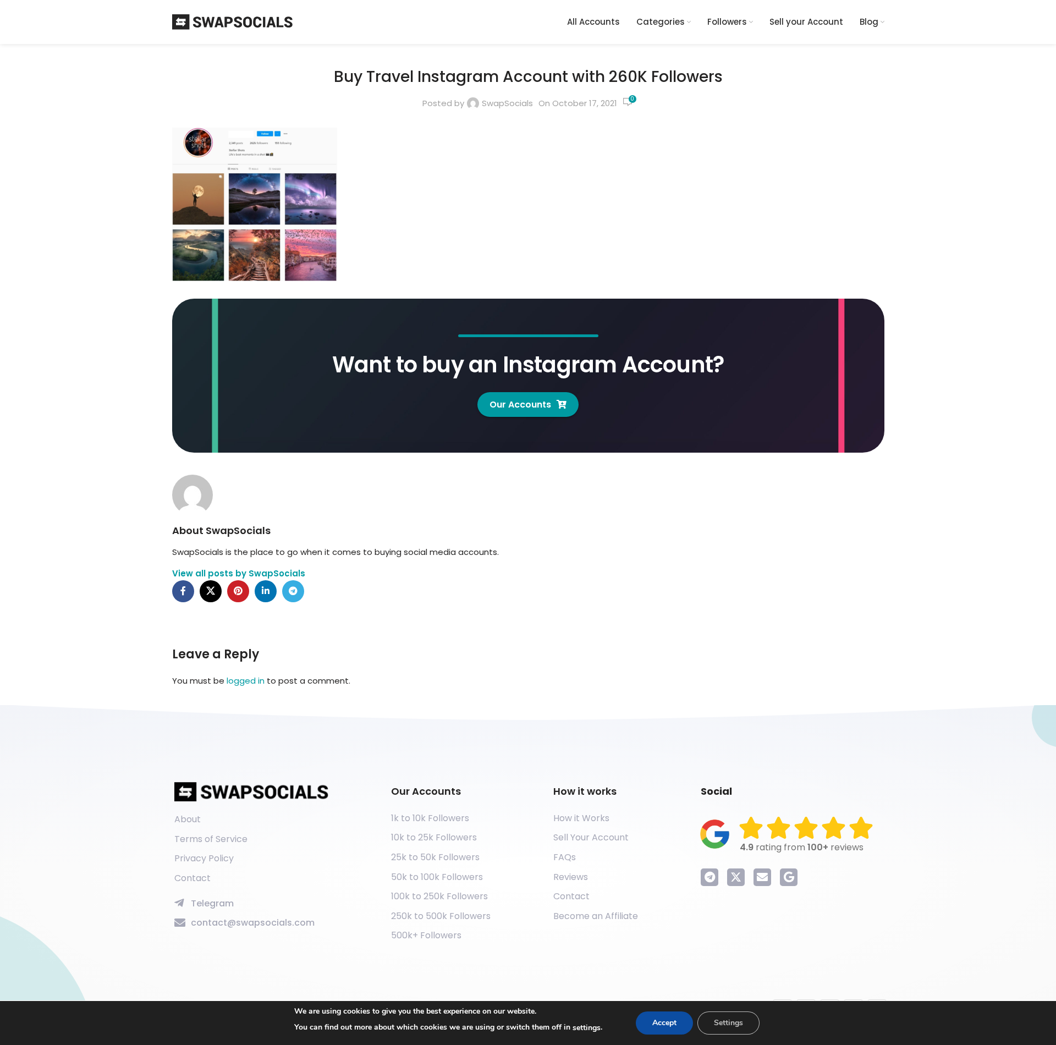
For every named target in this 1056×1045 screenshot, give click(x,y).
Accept (664, 1023)
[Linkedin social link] (266, 591)
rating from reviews (802, 847)
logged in (246, 680)
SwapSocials (507, 103)
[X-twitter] (736, 877)
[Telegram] (709, 877)
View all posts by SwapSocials (238, 573)
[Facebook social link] (183, 591)
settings (587, 1027)
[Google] (789, 877)
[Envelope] (762, 877)
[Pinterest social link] (238, 591)
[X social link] (211, 591)
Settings (728, 1023)
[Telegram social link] (293, 591)
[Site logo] (232, 21)
